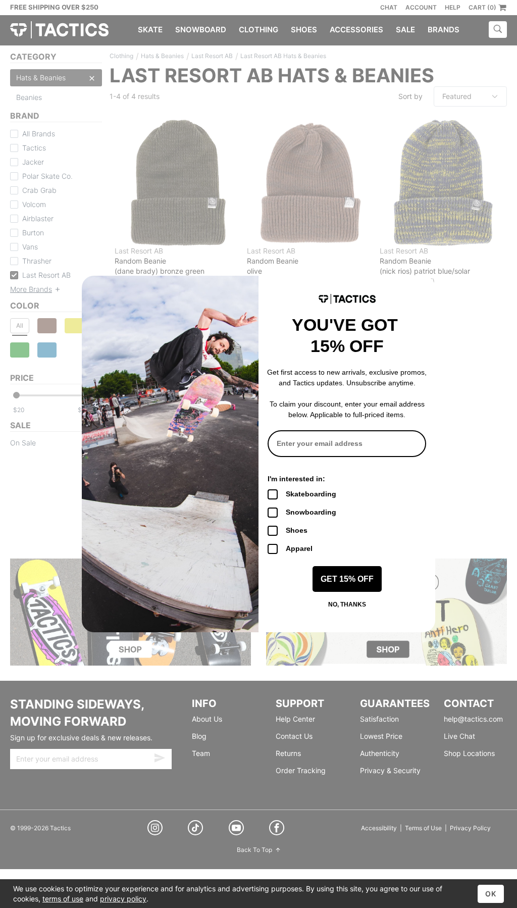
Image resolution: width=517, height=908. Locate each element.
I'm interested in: (296, 479)
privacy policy (123, 898)
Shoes (296, 530)
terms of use (62, 898)
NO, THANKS (347, 604)
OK (490, 893)
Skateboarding (311, 494)
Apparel (299, 548)
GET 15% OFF (347, 579)
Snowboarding (311, 512)
